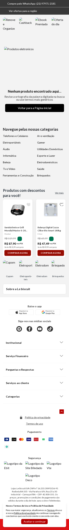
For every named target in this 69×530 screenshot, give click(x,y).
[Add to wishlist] (28, 204)
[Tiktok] (50, 328)
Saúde (40, 168)
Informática (9, 155)
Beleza (6, 162)
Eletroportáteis (12, 142)
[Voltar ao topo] (61, 411)
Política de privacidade (37, 417)
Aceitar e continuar (35, 521)
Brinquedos (43, 175)
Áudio (6, 149)
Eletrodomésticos (47, 162)
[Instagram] (19, 328)
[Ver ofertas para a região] (64, 11)
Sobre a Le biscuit (18, 289)
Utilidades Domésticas (50, 149)
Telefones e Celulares (15, 135)
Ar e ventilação (45, 135)
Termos (51, 510)
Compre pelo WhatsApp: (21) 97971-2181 (31, 3)
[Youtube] (39, 328)
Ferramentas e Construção (18, 175)
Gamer (41, 142)
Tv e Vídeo (9, 168)
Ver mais (59, 192)
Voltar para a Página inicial (34, 108)
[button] (20, 11)
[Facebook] (29, 328)
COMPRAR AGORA (18, 252)
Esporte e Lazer (46, 155)
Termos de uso (34, 423)
